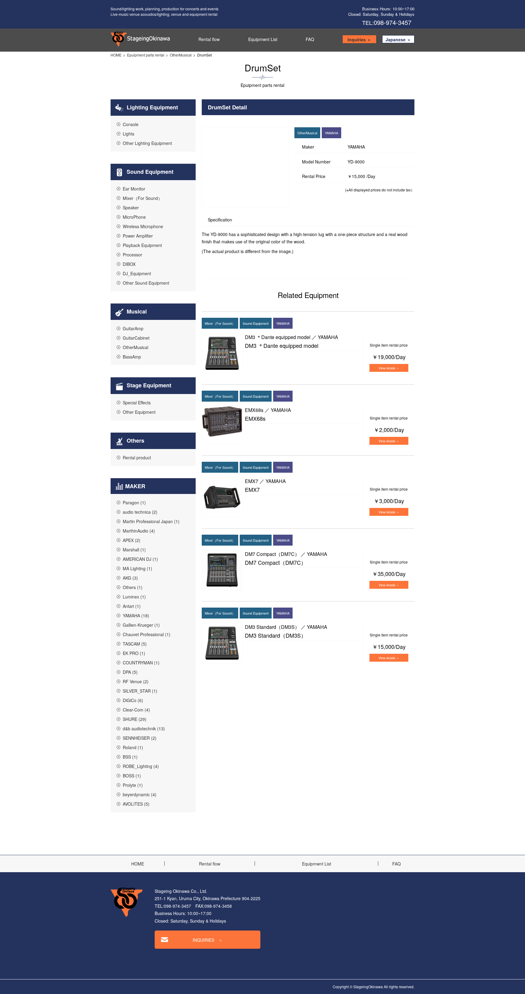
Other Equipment (139, 412)
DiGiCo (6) (133, 700)
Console (131, 124)
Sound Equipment (149, 172)
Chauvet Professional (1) (146, 634)
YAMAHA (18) (136, 615)
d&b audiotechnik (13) (144, 728)
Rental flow (209, 39)
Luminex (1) (134, 597)
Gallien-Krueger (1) (141, 625)
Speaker (131, 207)
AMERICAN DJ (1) (140, 559)
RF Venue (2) (136, 681)
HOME (116, 54)
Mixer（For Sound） (142, 198)
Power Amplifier (138, 236)
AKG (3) (130, 578)
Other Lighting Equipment (147, 143)
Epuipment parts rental (145, 54)
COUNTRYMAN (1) (141, 663)
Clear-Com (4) (136, 710)
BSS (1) (130, 757)
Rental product (137, 457)
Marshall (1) (134, 550)
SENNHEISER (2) (139, 738)
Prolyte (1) (133, 785)
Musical (136, 311)
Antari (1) (132, 606)
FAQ (310, 39)
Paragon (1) (134, 502)
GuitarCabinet (136, 338)
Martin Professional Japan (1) (151, 521)
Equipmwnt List (262, 39)
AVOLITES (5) (136, 804)
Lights (128, 134)
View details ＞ (389, 368)
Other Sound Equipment (146, 283)
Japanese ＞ (398, 39)
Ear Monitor (134, 189)
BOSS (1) (132, 776)
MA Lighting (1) (137, 568)
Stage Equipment (148, 385)
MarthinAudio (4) (139, 531)
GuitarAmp (133, 328)
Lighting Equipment (151, 107)
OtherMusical (181, 54)
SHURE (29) (134, 719)
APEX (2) (131, 540)
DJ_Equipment (137, 273)
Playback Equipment (142, 245)
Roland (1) (133, 747)
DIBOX (129, 264)
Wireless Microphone (143, 226)
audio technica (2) (140, 512)
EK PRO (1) (134, 653)
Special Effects (137, 402)
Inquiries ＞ (359, 39)
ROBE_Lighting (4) (141, 766)
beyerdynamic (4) (139, 794)
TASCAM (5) (135, 644)
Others (134, 440)
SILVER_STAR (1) (140, 691)
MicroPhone (134, 217)
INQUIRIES (208, 940)
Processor (132, 255)
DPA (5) (130, 672)
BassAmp (132, 357)
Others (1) (132, 587)
